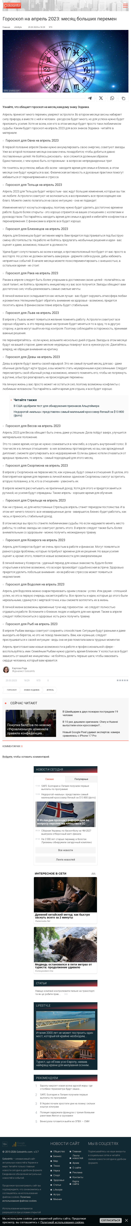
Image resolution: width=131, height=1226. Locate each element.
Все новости (65, 850)
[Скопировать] (123, 98)
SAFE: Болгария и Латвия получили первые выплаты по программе (65, 788)
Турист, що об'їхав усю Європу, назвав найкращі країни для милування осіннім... (63, 1063)
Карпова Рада (19, 668)
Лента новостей (65, 859)
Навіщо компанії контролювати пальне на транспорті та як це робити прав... (64, 992)
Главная (77, 1151)
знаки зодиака (31, 690)
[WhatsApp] (112, 98)
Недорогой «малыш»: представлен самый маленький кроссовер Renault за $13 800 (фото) (69, 413)
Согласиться (110, 1220)
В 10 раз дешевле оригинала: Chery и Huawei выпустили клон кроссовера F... (90, 723)
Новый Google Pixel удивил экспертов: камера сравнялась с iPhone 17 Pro (91, 734)
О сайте (77, 1167)
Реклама (77, 1172)
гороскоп (12, 690)
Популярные (81, 779)
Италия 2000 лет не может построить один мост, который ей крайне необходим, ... (64, 1034)
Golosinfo (12, 6)
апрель (50, 690)
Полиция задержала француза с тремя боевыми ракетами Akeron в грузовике (67, 1114)
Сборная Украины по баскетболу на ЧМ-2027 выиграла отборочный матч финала (66, 832)
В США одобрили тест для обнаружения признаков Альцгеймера (56, 406)
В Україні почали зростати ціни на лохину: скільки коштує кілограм (67, 1105)
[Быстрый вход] (118, 5)
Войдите (7, 756)
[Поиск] (112, 5)
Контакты (78, 1177)
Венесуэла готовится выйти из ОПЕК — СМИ (64, 1121)
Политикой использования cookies (62, 1222)
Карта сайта (76, 1182)
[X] (101, 98)
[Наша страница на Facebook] (91, 1171)
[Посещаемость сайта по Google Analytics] (19, 1144)
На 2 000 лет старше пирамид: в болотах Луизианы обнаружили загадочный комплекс (66, 841)
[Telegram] (90, 98)
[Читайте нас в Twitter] (101, 1171)
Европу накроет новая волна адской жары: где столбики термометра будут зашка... (66, 1087)
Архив (76, 1163)
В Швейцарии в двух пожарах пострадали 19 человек (90, 713)
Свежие (49, 779)
